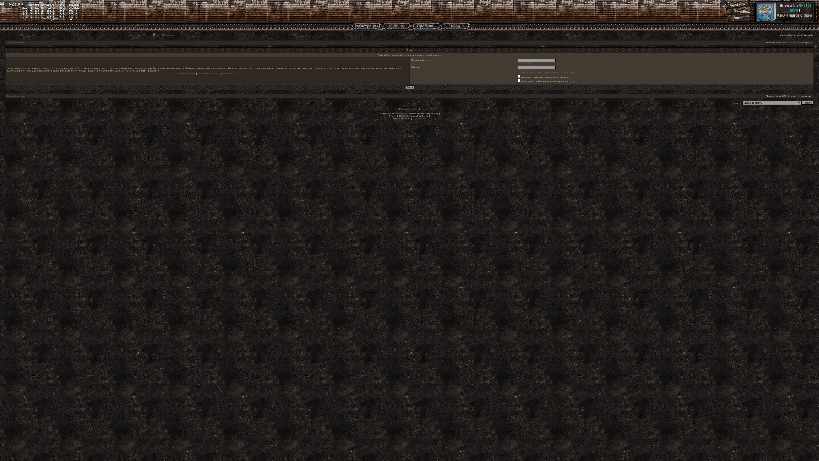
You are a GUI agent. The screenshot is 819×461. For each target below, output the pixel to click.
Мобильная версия (409, 109)
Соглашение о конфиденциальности (217, 73)
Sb (157, 35)
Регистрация (524, 63)
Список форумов (15, 42)
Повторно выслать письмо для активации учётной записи (547, 72)
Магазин (169, 35)
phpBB (402, 113)
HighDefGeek (419, 118)
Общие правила (187, 73)
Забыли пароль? (526, 70)
